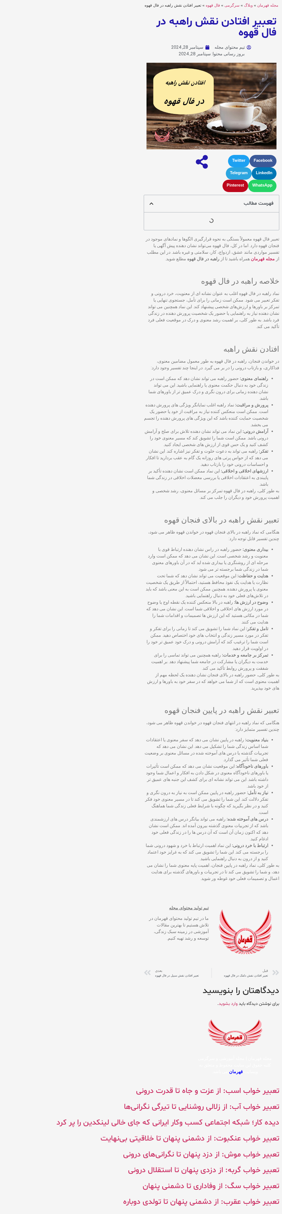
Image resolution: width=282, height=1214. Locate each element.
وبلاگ (248, 5)
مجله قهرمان (267, 5)
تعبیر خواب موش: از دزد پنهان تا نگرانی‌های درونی (201, 1154)
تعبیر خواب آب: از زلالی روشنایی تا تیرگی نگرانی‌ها (201, 1107)
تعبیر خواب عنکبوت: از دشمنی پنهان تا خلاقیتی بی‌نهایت (190, 1138)
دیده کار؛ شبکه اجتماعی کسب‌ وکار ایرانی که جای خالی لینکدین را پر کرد (167, 1122)
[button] (263, 161)
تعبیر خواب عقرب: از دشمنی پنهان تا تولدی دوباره (201, 1202)
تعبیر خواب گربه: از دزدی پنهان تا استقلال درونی (203, 1170)
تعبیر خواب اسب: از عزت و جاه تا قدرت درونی (207, 1091)
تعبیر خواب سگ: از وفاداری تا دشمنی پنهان (211, 1186)
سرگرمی (232, 5)
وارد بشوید (228, 1004)
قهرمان (236, 1071)
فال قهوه (213, 5)
